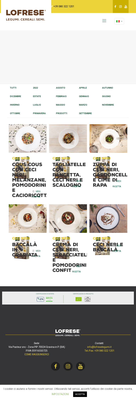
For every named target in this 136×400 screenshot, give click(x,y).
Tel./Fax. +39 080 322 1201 (99, 350)
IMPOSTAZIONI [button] (60, 394)
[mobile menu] (104, 21)
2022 (35, 87)
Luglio (37, 104)
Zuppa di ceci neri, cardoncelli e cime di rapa (111, 175)
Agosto (60, 87)
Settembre (85, 113)
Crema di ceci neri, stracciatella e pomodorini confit (73, 257)
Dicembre (15, 96)
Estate (37, 96)
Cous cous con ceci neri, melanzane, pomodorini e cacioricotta (31, 180)
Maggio (60, 104)
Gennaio (84, 96)
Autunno (107, 87)
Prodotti (61, 113)
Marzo (83, 104)
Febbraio (61, 96)
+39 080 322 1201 (63, 6)
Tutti (13, 87)
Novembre (108, 104)
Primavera (39, 113)
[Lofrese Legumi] (26, 15)
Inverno (14, 104)
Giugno (106, 96)
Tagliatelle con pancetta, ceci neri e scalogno (69, 175)
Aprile (83, 87)
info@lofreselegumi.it (99, 347)
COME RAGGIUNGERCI (36, 354)
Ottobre (15, 113)
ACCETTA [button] (80, 394)
